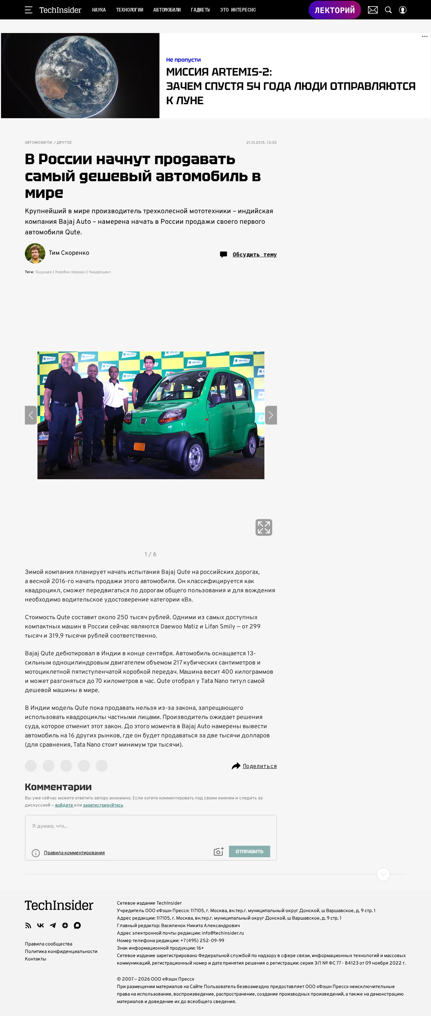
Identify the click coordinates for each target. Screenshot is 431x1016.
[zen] (65, 925)
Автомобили (38, 143)
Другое (64, 143)
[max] (77, 925)
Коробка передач (70, 272)
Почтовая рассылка (373, 10)
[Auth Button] (402, 10)
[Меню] (28, 10)
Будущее (44, 272)
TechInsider (60, 10)
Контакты (35, 959)
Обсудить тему (255, 254)
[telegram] (52, 925)
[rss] (28, 925)
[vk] (40, 925)
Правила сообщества (48, 944)
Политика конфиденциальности (61, 952)
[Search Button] (388, 10)
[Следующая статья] (215, 874)
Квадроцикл (100, 272)
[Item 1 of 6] (151, 415)
